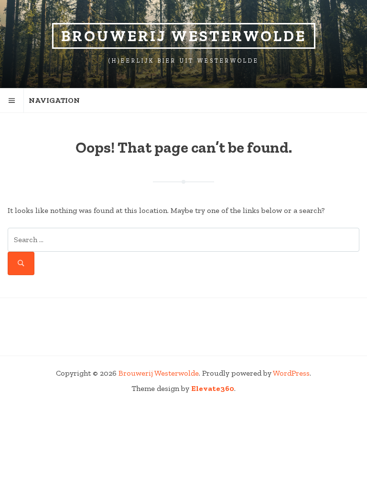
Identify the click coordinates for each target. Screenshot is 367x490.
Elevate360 (212, 388)
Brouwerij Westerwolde (183, 36)
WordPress (291, 373)
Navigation (54, 100)
